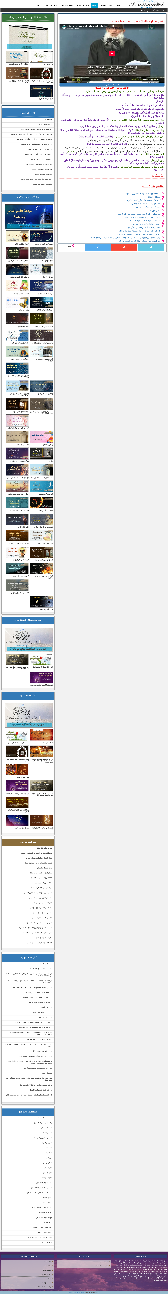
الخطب (110, 5)
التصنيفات (103, 5)
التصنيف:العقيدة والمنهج (112, 85)
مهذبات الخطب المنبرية (50, 5)
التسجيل (49, 1278)
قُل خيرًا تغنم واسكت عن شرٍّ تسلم (147, 207)
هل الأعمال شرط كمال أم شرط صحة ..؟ (145, 220)
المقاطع (94, 5)
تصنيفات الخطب (47, 1266)
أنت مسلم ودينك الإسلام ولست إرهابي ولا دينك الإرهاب (139, 214)
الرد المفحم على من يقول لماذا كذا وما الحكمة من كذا (139, 241)
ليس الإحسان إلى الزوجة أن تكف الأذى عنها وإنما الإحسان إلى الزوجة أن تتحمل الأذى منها (125, 237)
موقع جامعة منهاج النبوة (101, 1266)
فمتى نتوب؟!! (155, 210)
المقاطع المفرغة (47, 1270)
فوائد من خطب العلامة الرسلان (43, 1287)
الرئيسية (117, 5)
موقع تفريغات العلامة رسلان (76, 1292)
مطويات (39, 5)
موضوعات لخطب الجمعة (82, 5)
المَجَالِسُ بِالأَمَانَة (154, 197)
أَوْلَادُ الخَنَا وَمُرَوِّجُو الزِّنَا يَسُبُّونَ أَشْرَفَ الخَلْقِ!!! (143, 200)
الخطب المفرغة (48, 1262)
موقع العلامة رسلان (103, 1262)
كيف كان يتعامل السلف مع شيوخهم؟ (145, 203)
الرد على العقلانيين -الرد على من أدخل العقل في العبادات (138, 234)
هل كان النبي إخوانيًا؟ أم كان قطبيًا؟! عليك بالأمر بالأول (139, 231)
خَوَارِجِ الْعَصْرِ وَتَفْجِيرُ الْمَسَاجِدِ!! (149, 10)
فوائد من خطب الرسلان (66, 5)
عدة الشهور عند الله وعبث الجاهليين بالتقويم (143, 193)
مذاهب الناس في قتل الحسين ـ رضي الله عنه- (142, 217)
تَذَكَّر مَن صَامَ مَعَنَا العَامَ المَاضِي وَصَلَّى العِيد (143, 227)
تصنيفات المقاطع (47, 1274)
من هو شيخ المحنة (47, 1283)
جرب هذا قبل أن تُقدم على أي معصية (145, 224)
